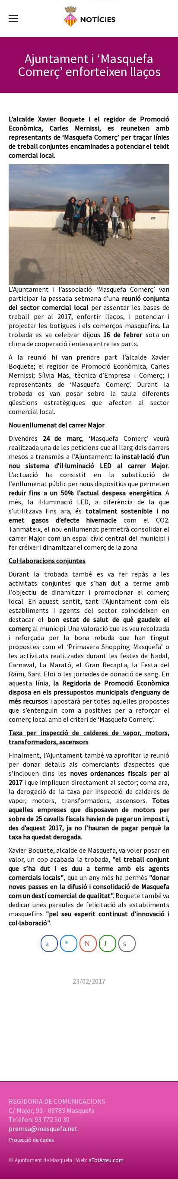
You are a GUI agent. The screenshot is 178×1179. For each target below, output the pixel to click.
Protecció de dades (31, 1140)
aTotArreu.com (106, 1160)
